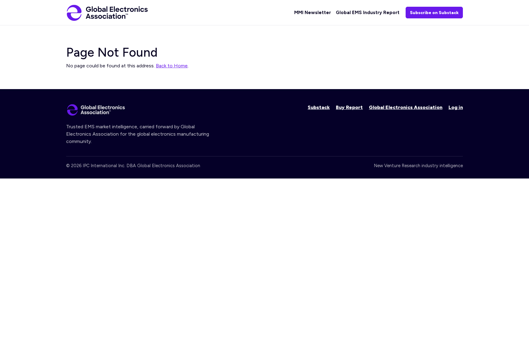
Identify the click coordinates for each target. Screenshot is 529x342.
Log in (455, 107)
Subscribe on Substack (434, 12)
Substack (319, 107)
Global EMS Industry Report (368, 12)
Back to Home (172, 66)
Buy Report (349, 107)
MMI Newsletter (312, 12)
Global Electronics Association (405, 107)
